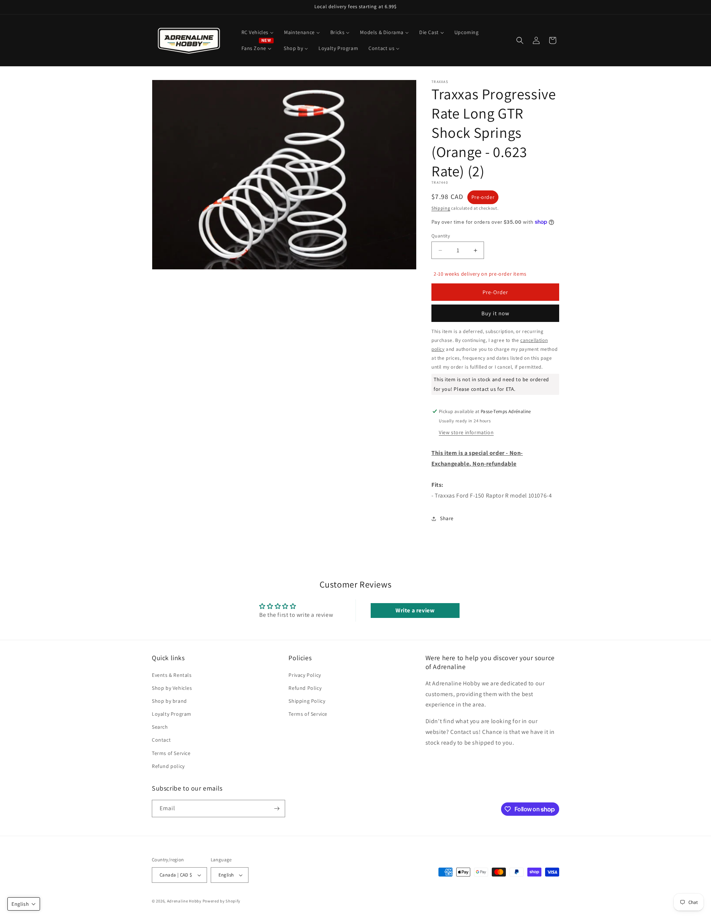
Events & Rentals (172, 674)
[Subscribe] (276, 808)
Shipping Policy (306, 701)
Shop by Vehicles (172, 687)
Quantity (440, 236)
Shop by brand (169, 701)
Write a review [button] (414, 610)
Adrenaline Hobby (184, 901)
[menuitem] (257, 32)
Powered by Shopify (222, 901)
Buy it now (495, 313)
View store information (466, 432)
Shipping (440, 208)
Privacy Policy (304, 674)
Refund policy (168, 766)
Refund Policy (304, 687)
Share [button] (447, 518)
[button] (520, 40)
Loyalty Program (171, 714)
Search (160, 727)
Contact (161, 739)
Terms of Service (171, 752)
